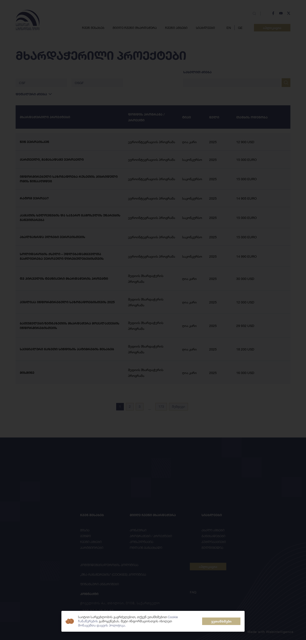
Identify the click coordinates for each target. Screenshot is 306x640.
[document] (153, 320)
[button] (221, 621)
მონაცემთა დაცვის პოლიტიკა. (102, 625)
